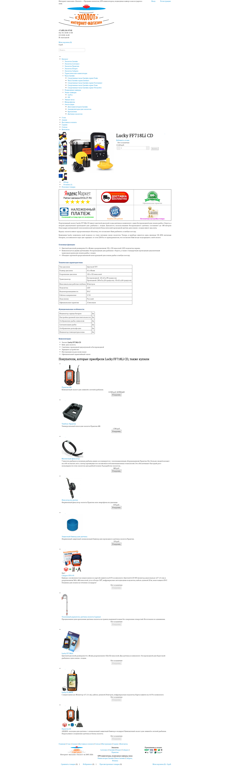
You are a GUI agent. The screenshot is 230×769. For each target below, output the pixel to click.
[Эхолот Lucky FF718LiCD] (63, 136)
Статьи (64, 127)
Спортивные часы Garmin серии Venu (83, 85)
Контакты (65, 129)
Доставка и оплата (69, 122)
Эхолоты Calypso (71, 71)
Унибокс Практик (69, 424)
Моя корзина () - (162, 764)
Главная (62, 744)
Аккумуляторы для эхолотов (79, 109)
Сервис (65, 125)
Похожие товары (68, 187)
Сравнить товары (68, 764)
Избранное (87, 764)
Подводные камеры (73, 90)
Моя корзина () (65, 42)
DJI (69, 97)
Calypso (125, 750)
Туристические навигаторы (76, 73)
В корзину (116, 395)
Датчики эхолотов (75, 114)
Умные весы (70, 99)
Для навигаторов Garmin (78, 107)
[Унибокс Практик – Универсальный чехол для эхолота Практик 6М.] (72, 412)
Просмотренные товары (109, 764)
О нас (64, 117)
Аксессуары (69, 104)
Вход (153, 1)
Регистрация (165, 1)
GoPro (70, 95)
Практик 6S (66, 729)
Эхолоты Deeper (71, 68)
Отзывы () (67, 184)
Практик (115, 752)
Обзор (65, 182)
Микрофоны (70, 102)
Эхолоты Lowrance (72, 64)
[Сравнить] (163, 133)
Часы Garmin (70, 76)
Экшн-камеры (70, 92)
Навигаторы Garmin (106, 758)
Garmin (112, 750)
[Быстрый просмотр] (62, 364)
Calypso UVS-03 (68, 575)
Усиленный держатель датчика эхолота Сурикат (81, 617)
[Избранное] (65, 364)
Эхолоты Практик (72, 66)
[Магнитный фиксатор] (72, 447)
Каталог (65, 59)
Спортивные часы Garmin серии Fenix (83, 78)
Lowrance (104, 750)
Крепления (72, 111)
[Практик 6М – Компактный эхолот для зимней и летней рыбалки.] (72, 375)
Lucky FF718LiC (67, 653)
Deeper (118, 750)
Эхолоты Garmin (71, 61)
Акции (64, 120)
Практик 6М (67, 387)
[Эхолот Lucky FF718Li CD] (63, 144)
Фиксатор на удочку (70, 500)
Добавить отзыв (122, 140)
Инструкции (106, 744)
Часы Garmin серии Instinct (78, 80)
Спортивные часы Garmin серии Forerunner (85, 83)
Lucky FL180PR (67, 692)
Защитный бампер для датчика (74, 536)
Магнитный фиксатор (71, 458)
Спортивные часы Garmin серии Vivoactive (85, 87)
